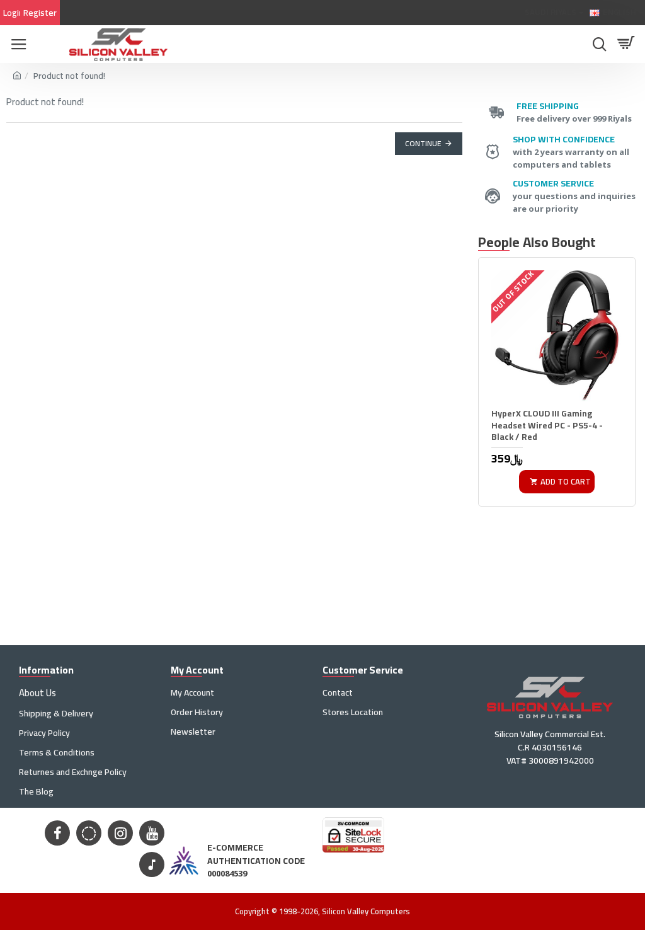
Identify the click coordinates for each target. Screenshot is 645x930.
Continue (423, 143)
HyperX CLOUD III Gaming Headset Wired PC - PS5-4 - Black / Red (547, 425)
